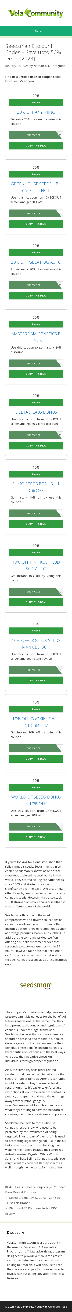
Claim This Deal (36, 145)
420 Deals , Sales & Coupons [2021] (33, 1187)
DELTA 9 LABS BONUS (36, 412)
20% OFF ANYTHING (36, 112)
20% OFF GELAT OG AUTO (36, 262)
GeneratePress (57, 1306)
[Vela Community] (36, 13)
